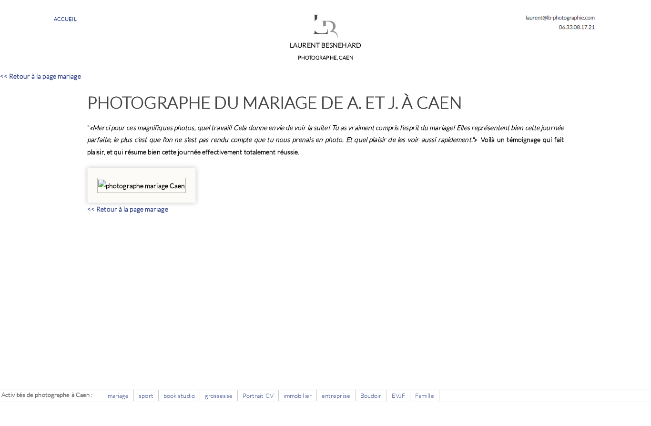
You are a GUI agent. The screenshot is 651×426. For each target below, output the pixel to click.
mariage (118, 395)
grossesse (219, 395)
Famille (424, 395)
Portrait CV (258, 395)
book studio (179, 395)
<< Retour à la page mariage (40, 76)
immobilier (298, 395)
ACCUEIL (65, 19)
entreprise (336, 395)
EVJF (398, 395)
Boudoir (371, 395)
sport (146, 395)
